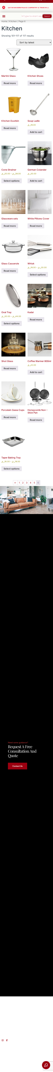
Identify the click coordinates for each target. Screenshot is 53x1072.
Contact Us (17, 766)
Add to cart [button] (36, 132)
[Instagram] (3, 1040)
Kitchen (13, 21)
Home (4, 21)
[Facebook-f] (7, 1040)
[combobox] (32, 16)
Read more (10, 83)
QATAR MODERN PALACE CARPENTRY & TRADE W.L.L (28, 7)
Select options (12, 180)
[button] (3, 16)
